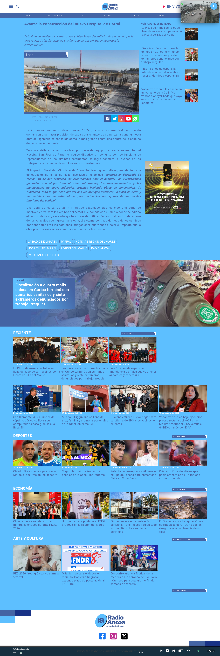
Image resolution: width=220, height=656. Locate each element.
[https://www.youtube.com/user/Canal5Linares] (128, 119)
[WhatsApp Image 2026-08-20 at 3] (191, 101)
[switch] (181, 650)
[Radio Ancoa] (110, 10)
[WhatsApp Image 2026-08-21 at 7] (191, 60)
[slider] (21, 653)
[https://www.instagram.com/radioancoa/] (121, 119)
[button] (42, 241)
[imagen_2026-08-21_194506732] (191, 40)
